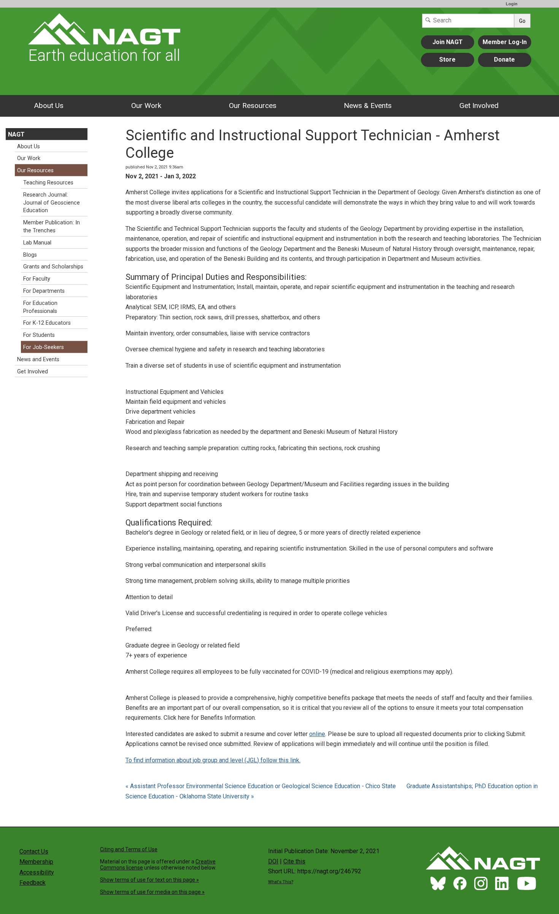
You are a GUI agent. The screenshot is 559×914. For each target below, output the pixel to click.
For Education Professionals (40, 307)
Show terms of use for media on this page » (152, 892)
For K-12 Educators (47, 323)
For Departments (44, 291)
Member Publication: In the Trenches (51, 226)
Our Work (146, 105)
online (317, 734)
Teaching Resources (48, 182)
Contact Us (33, 851)
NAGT (16, 134)
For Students (39, 335)
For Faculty (36, 279)
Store (447, 59)
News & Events (368, 105)
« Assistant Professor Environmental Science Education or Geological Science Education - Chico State (261, 786)
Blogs (30, 255)
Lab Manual (37, 243)
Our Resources (252, 105)
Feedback (32, 882)
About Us (49, 105)
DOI (273, 861)
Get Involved (479, 105)
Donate (504, 59)
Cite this (294, 861)
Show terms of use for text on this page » (149, 880)
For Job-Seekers (43, 347)
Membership (36, 861)
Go (522, 21)
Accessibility (36, 872)
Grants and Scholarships (53, 266)
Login (512, 4)
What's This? (280, 881)
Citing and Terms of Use (128, 849)
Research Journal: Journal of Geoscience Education (51, 203)
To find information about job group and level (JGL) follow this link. (212, 760)
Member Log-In (505, 42)
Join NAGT (447, 42)
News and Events (38, 359)
